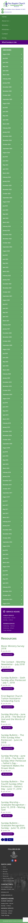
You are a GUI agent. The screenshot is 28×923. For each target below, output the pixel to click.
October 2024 (6, 144)
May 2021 (5, 312)
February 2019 (7, 423)
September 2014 (7, 599)
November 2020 (7, 337)
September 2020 (7, 345)
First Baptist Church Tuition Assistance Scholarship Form (11, 698)
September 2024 (7, 148)
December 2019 (7, 382)
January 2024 (6, 181)
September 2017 (7, 493)
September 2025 (7, 99)
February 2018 (7, 472)
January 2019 (6, 427)
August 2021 (6, 300)
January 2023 (6, 230)
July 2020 (5, 353)
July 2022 (5, 255)
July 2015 (5, 571)
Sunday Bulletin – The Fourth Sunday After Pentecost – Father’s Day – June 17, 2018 (12, 785)
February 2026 (7, 79)
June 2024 (5, 161)
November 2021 (7, 288)
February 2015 (7, 587)
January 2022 (6, 280)
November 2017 (7, 485)
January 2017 (6, 525)
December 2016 (7, 530)
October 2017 (6, 489)
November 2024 (7, 140)
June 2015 (5, 575)
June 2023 (5, 210)
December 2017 (7, 480)
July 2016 (5, 550)
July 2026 (5, 58)
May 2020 (5, 362)
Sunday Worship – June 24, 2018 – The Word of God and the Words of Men (13, 718)
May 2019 (5, 411)
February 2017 (7, 521)
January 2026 (6, 83)
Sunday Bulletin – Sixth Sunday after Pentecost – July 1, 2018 (13, 680)
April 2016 (5, 558)
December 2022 (7, 234)
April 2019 (5, 415)
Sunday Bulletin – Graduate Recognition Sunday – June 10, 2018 (13, 825)
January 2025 (6, 132)
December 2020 (7, 333)
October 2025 (6, 95)
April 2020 (5, 366)
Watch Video (8, 727)
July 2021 (5, 304)
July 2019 (5, 403)
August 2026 (6, 54)
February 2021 (7, 325)
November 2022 (7, 239)
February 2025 (7, 128)
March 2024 (6, 173)
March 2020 (6, 370)
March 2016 (6, 562)
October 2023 (6, 193)
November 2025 (7, 91)
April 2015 (5, 583)
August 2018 (6, 448)
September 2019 (7, 394)
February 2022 (7, 275)
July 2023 (5, 206)
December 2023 (7, 185)
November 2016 (7, 534)
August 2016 (6, 546)
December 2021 (7, 284)
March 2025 (6, 124)
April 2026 (5, 70)
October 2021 (6, 292)
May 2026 (5, 66)
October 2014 (6, 595)
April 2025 (5, 120)
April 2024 (5, 169)
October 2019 (6, 390)
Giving (4, 38)
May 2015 (5, 579)
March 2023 (6, 222)
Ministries (5, 29)
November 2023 (7, 189)
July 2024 (5, 157)
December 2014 (7, 591)
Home (4, 17)
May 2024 (5, 165)
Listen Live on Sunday (8, 881)
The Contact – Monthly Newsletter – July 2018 (13, 663)
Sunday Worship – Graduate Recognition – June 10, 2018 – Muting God (13, 806)
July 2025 (5, 107)
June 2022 (5, 259)
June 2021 (5, 308)
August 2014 (6, 603)
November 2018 (7, 435)
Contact (5, 34)
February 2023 (7, 226)
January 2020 (6, 378)
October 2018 (6, 439)
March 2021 (6, 321)
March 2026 (6, 75)
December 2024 (7, 136)
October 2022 (6, 243)
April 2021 (5, 316)
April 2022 (5, 267)
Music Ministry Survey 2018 (12, 647)
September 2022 (7, 247)
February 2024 (7, 177)
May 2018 (5, 460)
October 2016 (6, 538)
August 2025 (6, 103)
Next (10, 839)
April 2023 (5, 218)
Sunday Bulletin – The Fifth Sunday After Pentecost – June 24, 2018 (12, 738)
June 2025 (5, 111)
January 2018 (6, 476)
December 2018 (7, 431)
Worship (5, 25)
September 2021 (7, 296)
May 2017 (5, 509)
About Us (5, 21)
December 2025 (7, 87)
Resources (5, 876)
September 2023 (7, 198)
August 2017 (6, 497)
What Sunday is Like (9, 42)
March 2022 (6, 271)
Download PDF (8, 654)
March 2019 (6, 419)
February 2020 (7, 374)
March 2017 (6, 517)
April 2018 (5, 464)
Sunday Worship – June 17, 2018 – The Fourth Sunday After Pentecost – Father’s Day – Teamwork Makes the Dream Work (13, 762)
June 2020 (5, 357)
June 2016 (5, 554)
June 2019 (5, 407)
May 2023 (5, 214)
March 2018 (6, 468)
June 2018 (5, 456)
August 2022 (6, 251)
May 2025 (5, 116)
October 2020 (6, 341)
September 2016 (7, 542)
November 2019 (7, 386)
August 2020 (6, 349)
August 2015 (6, 566)
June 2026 (5, 62)
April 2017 (5, 513)
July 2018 (5, 452)
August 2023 (6, 202)
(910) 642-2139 (7, 12)
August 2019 (6, 398)
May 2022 (5, 263)
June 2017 (5, 505)
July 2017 (5, 501)
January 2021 (6, 329)
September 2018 (7, 444)
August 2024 (6, 152)
